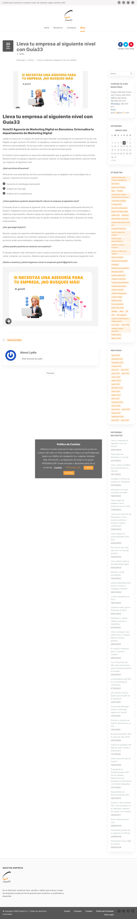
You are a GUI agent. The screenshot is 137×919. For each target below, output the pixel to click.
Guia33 (67, 911)
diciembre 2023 (117, 359)
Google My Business (119, 229)
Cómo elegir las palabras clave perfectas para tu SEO (120, 503)
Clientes (120, 191)
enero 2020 (116, 409)
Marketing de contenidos (120, 268)
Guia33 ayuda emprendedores (117, 240)
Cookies (88, 911)
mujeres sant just (117, 290)
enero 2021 (115, 399)
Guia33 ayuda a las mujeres (118, 233)
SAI (127, 311)
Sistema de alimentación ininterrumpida (120, 320)
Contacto (71, 27)
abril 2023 (125, 373)
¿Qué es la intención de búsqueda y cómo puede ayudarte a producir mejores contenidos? (121, 520)
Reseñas (114, 311)
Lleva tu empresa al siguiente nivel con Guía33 (119, 443)
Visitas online (116, 335)
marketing (115, 264)
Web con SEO (116, 338)
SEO (113, 315)
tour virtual (115, 325)
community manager (119, 201)
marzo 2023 (116, 377)
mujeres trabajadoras (119, 293)
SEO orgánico (121, 315)
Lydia (21, 54)
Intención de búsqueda (119, 261)
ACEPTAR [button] (88, 468)
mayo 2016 (125, 420)
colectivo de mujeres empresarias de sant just (120, 196)
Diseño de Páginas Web (120, 212)
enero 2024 (116, 355)
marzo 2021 (116, 391)
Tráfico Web (125, 325)
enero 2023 (116, 384)
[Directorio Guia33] (68, 15)
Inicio (46, 27)
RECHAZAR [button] (69, 473)
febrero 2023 (116, 381)
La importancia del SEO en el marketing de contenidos (121, 682)
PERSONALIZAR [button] (73, 467)
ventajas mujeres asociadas (117, 329)
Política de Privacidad (104, 911)
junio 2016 (115, 420)
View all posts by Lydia (32, 359)
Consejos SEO (116, 204)
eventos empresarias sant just (120, 223)
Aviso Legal (108, 915)
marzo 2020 (116, 406)
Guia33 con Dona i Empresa (118, 246)
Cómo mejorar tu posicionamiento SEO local (120, 537)
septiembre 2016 (117, 417)
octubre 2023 (116, 366)
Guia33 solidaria (117, 257)
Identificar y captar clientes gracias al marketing (119, 621)
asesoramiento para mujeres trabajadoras (119, 178)
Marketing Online (117, 272)
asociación (115, 184)
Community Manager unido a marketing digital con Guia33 (120, 709)
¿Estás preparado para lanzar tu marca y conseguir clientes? (121, 586)
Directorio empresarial (119, 208)
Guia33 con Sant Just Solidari (119, 252)
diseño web (116, 215)
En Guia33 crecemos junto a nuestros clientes (120, 651)
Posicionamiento (117, 304)
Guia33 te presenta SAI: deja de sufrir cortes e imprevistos (121, 748)
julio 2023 (115, 370)
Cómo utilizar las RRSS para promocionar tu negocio (120, 468)
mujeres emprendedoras (120, 282)
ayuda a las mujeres (118, 187)
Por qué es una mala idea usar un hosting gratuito (120, 550)
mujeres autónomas (118, 275)
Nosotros (58, 27)
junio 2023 (124, 370)
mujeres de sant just (118, 279)
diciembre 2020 (117, 402)
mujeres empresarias (119, 286)
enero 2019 (126, 409)
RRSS (121, 311)
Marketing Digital (14, 340)
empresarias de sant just (120, 219)
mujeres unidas (117, 297)
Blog (82, 27)
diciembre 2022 (117, 388)
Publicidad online (117, 308)
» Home (30, 60)
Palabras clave (117, 300)
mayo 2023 (116, 373)
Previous (50, 373)
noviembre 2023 (117, 363)
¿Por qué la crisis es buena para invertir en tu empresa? (120, 696)
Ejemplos (125, 215)
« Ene (113, 160)
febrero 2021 (116, 395)
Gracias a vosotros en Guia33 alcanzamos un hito (121, 723)
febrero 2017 (116, 413)
